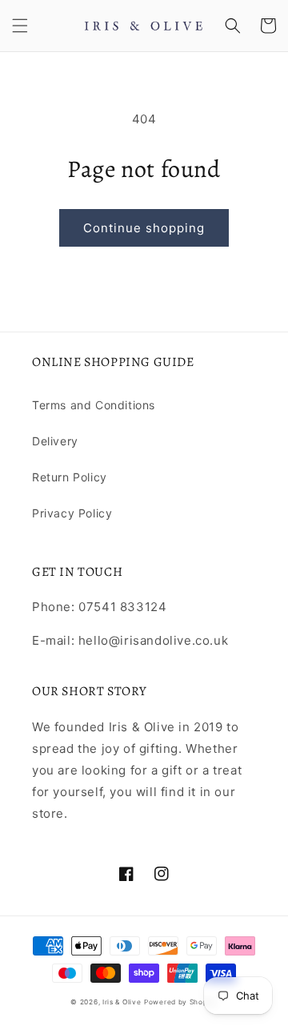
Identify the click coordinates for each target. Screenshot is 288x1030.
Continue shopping (144, 227)
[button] (20, 25)
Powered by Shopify (181, 1002)
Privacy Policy (72, 513)
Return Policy (69, 477)
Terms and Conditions (93, 405)
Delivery (55, 441)
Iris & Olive (121, 1002)
